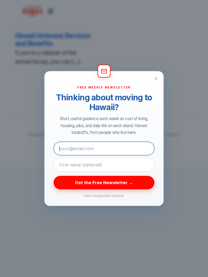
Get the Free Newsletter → (104, 182)
